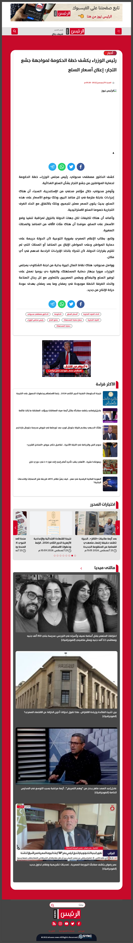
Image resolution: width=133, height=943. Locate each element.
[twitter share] (71, 167)
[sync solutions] (85, 937)
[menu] (118, 31)
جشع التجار (53, 320)
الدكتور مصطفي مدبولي (37, 314)
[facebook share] (81, 167)
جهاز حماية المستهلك (73, 320)
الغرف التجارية (93, 320)
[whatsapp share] (62, 167)
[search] (14, 31)
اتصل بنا (52, 931)
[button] (75, 555)
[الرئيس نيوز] (66, 914)
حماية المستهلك (63, 326)
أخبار (110, 53)
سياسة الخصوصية (66, 931)
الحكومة (57, 314)
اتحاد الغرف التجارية (91, 314)
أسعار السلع (72, 314)
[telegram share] (52, 167)
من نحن (81, 931)
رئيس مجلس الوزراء (35, 320)
